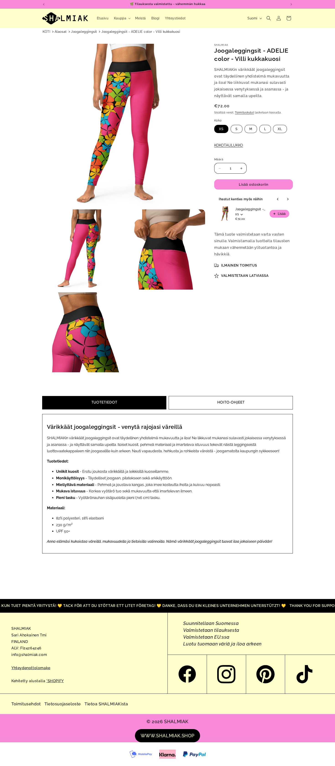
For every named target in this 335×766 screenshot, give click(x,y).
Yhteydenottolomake (30, 668)
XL (280, 129)
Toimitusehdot (26, 704)
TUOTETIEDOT (104, 402)
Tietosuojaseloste (62, 704)
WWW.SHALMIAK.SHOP (167, 735)
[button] (122, 18)
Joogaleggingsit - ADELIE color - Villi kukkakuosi (140, 31)
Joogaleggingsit (84, 31)
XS (221, 129)
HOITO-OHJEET (231, 402)
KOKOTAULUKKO (228, 145)
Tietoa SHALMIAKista (106, 704)
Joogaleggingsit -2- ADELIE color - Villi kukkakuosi (251, 209)
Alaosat (61, 31)
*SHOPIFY (55, 681)
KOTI (46, 31)
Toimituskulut (244, 112)
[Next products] (288, 199)
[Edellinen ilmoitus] (44, 4)
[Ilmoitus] (291, 4)
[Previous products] (278, 199)
